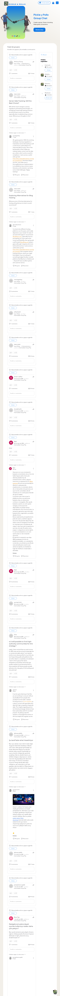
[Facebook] (15, 36)
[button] (53, 2)
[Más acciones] (33, 136)
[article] (21, 67)
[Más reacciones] (15, 70)
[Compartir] (33, 62)
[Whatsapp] (19, 36)
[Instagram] (12, 36)
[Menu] (57, 2)
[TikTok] (17, 36)
